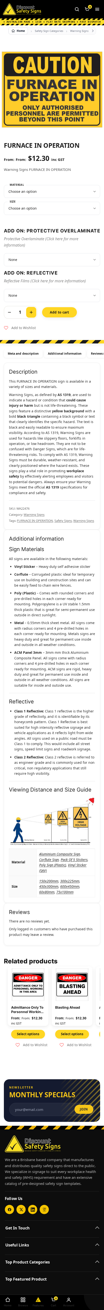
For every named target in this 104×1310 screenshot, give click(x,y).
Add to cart (59, 312)
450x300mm (48, 886)
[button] (20, 327)
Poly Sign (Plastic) (52, 865)
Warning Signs (79, 30)
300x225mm (69, 881)
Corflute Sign (49, 859)
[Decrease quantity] (9, 312)
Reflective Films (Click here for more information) (45, 281)
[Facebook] (9, 1209)
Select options (28, 1034)
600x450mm (69, 886)
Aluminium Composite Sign (59, 854)
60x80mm (46, 892)
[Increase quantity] (31, 312)
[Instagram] (44, 1209)
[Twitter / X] (21, 1209)
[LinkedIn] (32, 1209)
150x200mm (48, 881)
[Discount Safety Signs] (22, 9)
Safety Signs (63, 520)
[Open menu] (97, 9)
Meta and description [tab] (23, 353)
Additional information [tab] (65, 353)
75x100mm (65, 892)
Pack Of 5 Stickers (74, 859)
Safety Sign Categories (49, 30)
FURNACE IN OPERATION (35, 520)
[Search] (77, 9)
